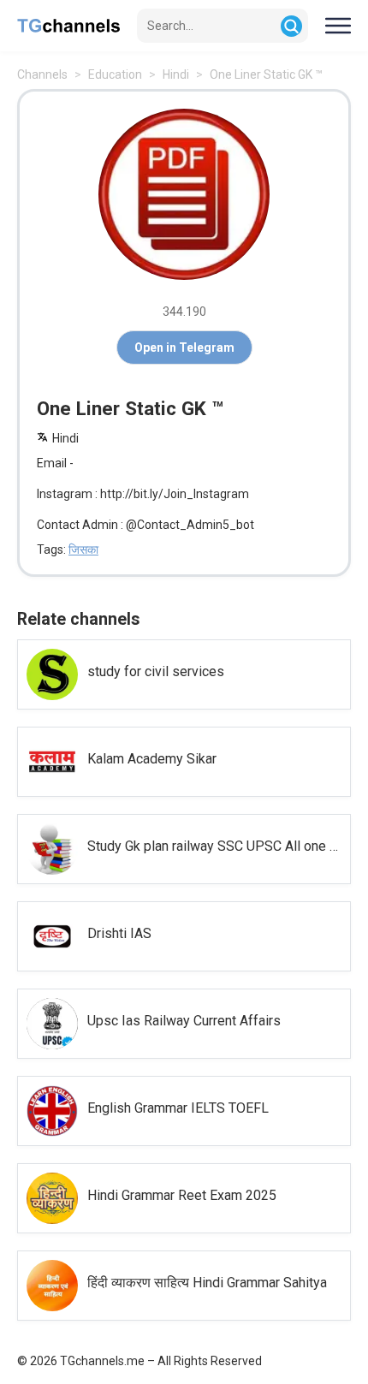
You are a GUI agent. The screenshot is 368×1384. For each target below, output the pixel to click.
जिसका (83, 549)
